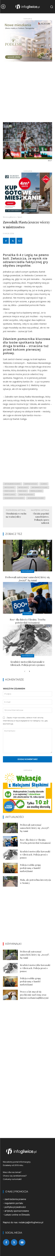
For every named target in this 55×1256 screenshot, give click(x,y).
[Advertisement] (27, 93)
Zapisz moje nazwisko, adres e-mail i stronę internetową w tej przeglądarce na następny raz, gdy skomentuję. (25, 720)
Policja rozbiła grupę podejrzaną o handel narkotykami (30, 868)
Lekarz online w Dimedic (17, 1214)
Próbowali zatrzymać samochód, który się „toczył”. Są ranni (27, 579)
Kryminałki (27, 571)
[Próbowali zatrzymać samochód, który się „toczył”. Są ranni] (27, 555)
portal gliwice (36, 491)
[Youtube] (22, 1242)
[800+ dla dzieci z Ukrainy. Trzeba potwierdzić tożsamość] (27, 598)
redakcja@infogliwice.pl (31, 1222)
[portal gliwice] (27, 1151)
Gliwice (27, 613)
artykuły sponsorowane (17, 1210)
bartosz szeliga (30, 484)
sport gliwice (10, 494)
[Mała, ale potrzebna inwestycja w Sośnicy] (10, 881)
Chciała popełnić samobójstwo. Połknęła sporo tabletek (41, 518)
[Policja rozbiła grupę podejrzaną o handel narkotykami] (10, 868)
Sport (19, 217)
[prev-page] (25, 671)
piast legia (22, 491)
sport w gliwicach (26, 494)
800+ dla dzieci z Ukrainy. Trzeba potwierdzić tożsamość (27, 621)
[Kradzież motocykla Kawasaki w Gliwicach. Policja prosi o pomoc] (27, 640)
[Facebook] (6, 241)
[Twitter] (13, 241)
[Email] (19, 241)
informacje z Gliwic (40, 487)
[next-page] (29, 671)
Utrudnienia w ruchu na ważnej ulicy (16, 515)
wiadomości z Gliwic (36, 498)
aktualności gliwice (12, 484)
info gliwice (9, 487)
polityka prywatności (15, 1207)
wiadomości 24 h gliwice (14, 498)
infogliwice (23, 487)
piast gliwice (9, 491)
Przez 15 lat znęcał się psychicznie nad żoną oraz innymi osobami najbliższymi (34, 994)
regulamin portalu (14, 1203)
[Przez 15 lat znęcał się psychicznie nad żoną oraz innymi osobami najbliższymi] (10, 995)
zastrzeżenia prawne (15, 1199)
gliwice (44, 484)
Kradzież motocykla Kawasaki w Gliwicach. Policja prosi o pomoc (27, 663)
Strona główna (9, 217)
